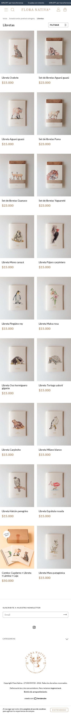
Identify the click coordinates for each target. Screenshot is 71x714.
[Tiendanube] (35, 699)
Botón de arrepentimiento (35, 692)
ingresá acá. (56, 688)
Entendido (59, 710)
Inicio (5, 18)
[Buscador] (12, 10)
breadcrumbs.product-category (22, 18)
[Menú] (6, 10)
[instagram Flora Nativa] (34, 627)
